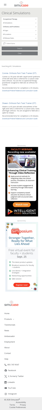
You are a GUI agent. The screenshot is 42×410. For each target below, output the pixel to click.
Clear (20, 53)
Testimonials (9, 325)
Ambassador (9, 336)
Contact (7, 353)
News (6, 330)
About (7, 347)
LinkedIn (11, 382)
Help (6, 359)
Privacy (23, 405)
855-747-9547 (13, 364)
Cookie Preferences (17, 407)
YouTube (12, 388)
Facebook (12, 370)
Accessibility (21, 402)
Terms (12, 405)
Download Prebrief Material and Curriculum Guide (20, 91)
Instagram (12, 394)
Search (19, 48)
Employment (9, 342)
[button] (21, 319)
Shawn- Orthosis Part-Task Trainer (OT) (19, 103)
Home (6, 313)
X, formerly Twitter (16, 376)
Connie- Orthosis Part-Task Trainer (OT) (19, 73)
